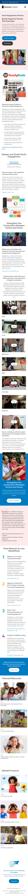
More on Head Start (12, 605)
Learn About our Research (9, 271)
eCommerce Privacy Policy (20, 890)
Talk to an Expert (14, 500)
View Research (12, 2)
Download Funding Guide (14, 655)
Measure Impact (14, 161)
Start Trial (14, 670)
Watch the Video (9, 38)
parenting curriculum (14, 259)
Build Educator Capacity (14, 166)
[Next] (23, 421)
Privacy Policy (11, 890)
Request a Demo (6, 192)
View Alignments (11, 578)
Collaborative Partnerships (14, 164)
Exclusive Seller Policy (14, 891)
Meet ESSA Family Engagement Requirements (16, 629)
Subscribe (14, 881)
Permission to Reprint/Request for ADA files (14, 893)
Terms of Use (5, 890)
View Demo (7, 43)
